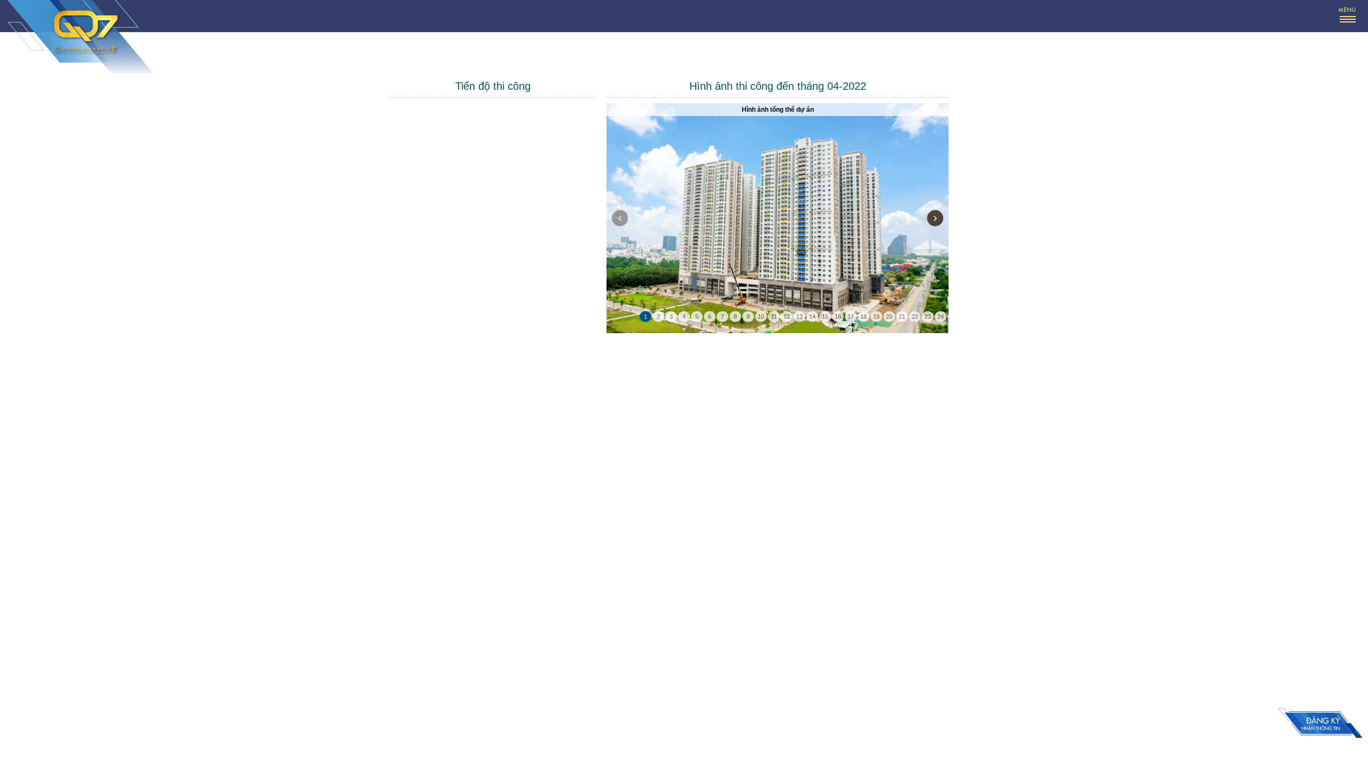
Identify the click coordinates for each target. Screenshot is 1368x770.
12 (786, 316)
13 (799, 316)
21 (902, 316)
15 (825, 316)
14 (812, 316)
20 (889, 316)
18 (863, 316)
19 (876, 316)
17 (851, 316)
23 (927, 316)
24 (940, 316)
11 (774, 316)
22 (915, 316)
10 (761, 316)
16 (838, 316)
